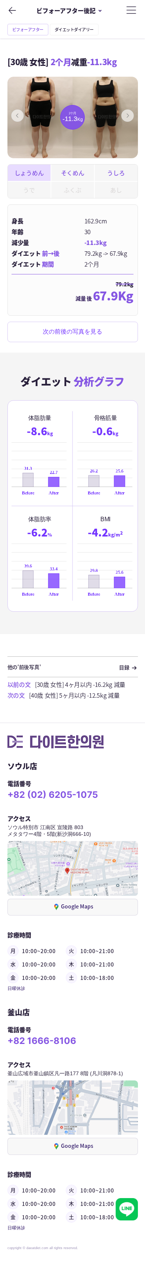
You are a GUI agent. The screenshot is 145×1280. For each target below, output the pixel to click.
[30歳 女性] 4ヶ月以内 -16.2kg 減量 (80, 684)
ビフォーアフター (28, 29)
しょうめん (29, 172)
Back (11, 10)
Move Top (127, 1236)
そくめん (72, 172)
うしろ (116, 172)
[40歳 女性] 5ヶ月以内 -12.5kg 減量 (74, 695)
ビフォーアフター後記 (66, 10)
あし (116, 189)
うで (29, 189)
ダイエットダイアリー (74, 29)
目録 (124, 667)
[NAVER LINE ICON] (127, 1209)
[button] (17, 115)
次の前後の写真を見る (72, 332)
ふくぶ (72, 189)
